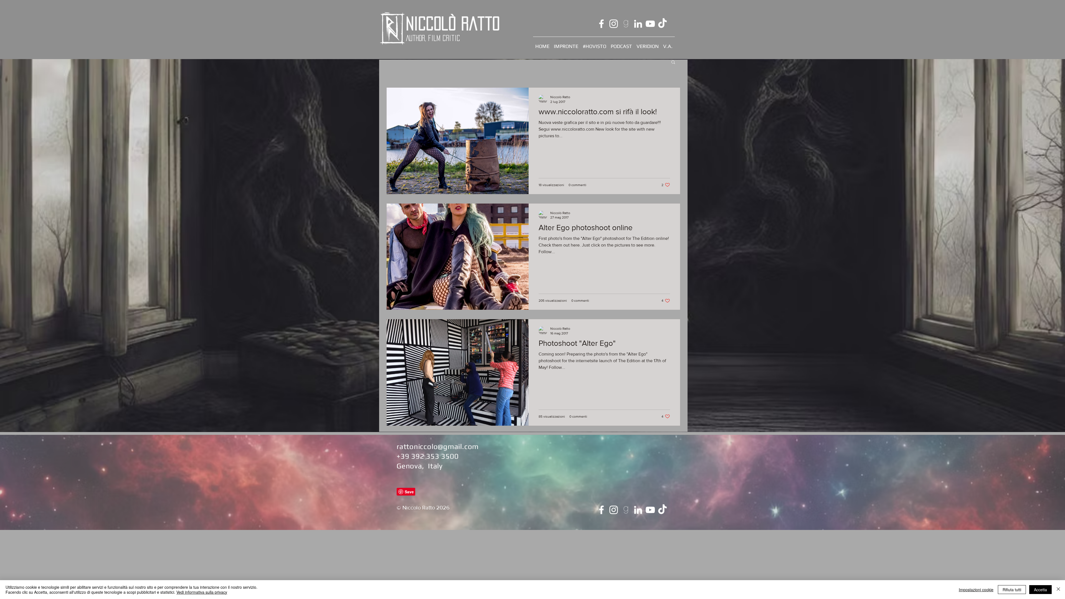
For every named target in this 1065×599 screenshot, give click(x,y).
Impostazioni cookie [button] (976, 589)
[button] (673, 62)
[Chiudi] (1058, 590)
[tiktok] (662, 23)
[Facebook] (601, 23)
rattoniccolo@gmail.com (438, 446)
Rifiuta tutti (1012, 589)
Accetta (1040, 589)
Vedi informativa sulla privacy (201, 592)
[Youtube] (650, 23)
